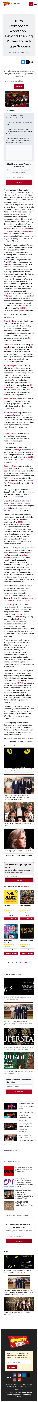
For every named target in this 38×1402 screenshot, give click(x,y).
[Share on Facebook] (23, 62)
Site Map (28, 1387)
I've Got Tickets (11, 919)
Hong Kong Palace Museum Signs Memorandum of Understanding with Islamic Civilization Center (18, 140)
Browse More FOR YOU (17, 1216)
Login (25, 4)
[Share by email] (32, 62)
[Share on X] (28, 62)
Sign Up (19, 86)
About (16, 1384)
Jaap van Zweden (11, 466)
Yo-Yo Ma (8, 600)
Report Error (19, 1389)
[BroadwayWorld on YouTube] (19, 1380)
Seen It (11, 915)
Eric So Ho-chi (9, 433)
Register (19, 4)
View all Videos (9, 1145)
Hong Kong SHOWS (11, 1151)
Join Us (29, 1384)
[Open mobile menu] (35, 4)
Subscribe (19, 1092)
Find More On (17, 963)
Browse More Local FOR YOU (19, 856)
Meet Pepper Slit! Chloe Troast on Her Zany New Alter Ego (26, 1137)
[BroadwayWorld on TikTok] (29, 1375)
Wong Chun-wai (10, 412)
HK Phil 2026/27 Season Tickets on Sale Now (19, 124)
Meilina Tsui (8, 344)
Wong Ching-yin (10, 365)
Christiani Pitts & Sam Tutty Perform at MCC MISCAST (26, 1106)
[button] (31, 4)
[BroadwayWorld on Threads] (15, 1380)
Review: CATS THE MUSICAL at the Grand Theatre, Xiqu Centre (17, 117)
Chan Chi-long (10, 321)
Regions (20, 1387)
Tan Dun (15, 616)
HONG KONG (15, 3)
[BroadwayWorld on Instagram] (19, 1375)
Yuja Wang (29, 600)
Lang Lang (28, 598)
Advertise (9, 1384)
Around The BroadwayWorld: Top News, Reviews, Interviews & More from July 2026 (19, 131)
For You (13, 745)
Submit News (11, 1387)
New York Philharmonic (18, 481)
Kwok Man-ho (9, 399)
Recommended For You (12, 1161)
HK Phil (15, 212)
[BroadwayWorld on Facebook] (15, 1375)
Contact (23, 1384)
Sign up (19, 1241)
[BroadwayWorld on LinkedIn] (24, 1375)
